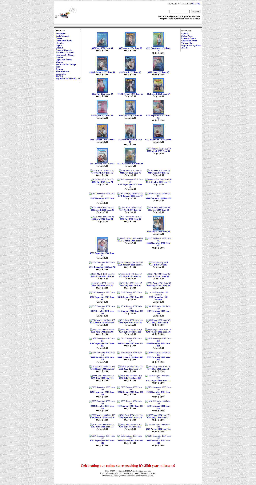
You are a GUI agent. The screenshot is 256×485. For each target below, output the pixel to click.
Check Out (196, 4)
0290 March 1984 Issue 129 (102, 417)
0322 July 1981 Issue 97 (130, 285)
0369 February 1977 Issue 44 (102, 72)
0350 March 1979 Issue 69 (158, 151)
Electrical (60, 43)
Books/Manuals (62, 36)
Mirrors (59, 62)
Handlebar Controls (65, 52)
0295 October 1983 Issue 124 (130, 392)
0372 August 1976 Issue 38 (130, 48)
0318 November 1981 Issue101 (158, 298)
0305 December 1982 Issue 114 (102, 358)
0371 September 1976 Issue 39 (158, 49)
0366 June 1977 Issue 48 (158, 72)
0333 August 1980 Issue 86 (158, 231)
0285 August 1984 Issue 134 (158, 429)
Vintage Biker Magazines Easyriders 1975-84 (191, 45)
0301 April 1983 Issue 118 (130, 369)
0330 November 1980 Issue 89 (158, 244)
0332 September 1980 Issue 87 (102, 254)
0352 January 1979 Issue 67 (102, 164)
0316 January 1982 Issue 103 (130, 311)
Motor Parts (186, 36)
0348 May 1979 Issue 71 (130, 173)
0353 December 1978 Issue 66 (158, 140)
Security (59, 69)
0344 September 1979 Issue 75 (130, 185)
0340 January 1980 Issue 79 (130, 196)
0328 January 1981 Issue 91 (130, 265)
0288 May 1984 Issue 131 (158, 417)
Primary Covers (188, 38)
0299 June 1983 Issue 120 (102, 378)
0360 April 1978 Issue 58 (102, 116)
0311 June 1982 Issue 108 (102, 332)
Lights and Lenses (64, 60)
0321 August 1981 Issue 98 (158, 285)
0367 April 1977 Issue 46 (130, 72)
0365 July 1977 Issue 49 (102, 94)
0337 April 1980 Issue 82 (130, 210)
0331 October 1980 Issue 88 (130, 241)
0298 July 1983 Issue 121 (130, 378)
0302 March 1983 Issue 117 (102, 369)
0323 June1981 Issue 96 (102, 285)
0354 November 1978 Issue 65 (130, 141)
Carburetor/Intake (64, 41)
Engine (59, 45)
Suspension (61, 74)
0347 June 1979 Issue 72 (158, 173)
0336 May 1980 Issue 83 (158, 210)
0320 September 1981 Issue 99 (102, 298)
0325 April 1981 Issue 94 (130, 276)
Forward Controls (64, 50)
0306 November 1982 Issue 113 (158, 344)
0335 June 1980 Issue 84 (102, 219)
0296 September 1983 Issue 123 (102, 393)
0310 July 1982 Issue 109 (130, 332)
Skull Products (62, 71)
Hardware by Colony (65, 55)
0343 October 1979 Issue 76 (158, 182)
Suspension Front (189, 41)
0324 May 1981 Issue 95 (158, 276)
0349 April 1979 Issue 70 (102, 173)
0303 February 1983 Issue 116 (158, 358)
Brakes (59, 38)
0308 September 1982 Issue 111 (102, 344)
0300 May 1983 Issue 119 (158, 369)
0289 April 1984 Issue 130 (130, 417)
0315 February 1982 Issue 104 (158, 312)
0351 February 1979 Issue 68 (130, 164)
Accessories (60, 33)
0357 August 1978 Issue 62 (130, 116)
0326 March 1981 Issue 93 (102, 276)
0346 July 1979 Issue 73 (102, 182)
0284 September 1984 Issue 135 (102, 442)
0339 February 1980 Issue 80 (158, 198)
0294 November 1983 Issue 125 (158, 393)
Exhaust (59, 48)
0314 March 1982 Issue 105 (102, 323)
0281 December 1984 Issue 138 (158, 442)
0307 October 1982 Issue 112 (130, 343)
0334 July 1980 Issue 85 (130, 219)
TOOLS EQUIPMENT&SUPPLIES (68, 77)
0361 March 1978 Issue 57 (158, 94)
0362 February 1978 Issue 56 (130, 94)
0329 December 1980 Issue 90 (102, 267)
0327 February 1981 (158, 265)
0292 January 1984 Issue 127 (130, 406)
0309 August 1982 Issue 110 (158, 332)
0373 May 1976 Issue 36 (102, 48)
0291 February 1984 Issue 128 (158, 407)
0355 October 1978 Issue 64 (102, 140)
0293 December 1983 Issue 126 (102, 407)
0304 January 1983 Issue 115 (130, 357)
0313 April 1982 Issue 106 (130, 323)
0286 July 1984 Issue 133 (130, 427)
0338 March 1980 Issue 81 (102, 210)
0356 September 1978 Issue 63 (158, 117)
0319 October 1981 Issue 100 (130, 297)
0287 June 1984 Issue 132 (102, 427)
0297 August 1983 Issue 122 (158, 380)
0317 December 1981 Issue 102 (102, 312)
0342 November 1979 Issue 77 (102, 199)
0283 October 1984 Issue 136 (130, 441)
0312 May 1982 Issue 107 (158, 323)
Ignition (59, 57)
